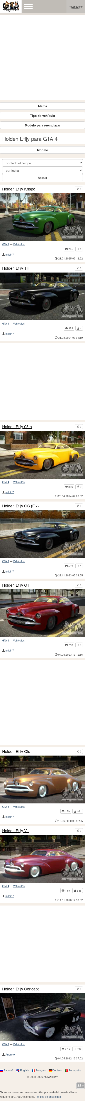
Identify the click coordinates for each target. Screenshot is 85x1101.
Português (75, 1070)
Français (41, 1070)
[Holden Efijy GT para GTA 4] (42, 613)
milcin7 (9, 254)
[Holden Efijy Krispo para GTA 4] (42, 217)
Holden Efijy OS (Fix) (20, 506)
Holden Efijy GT (15, 585)
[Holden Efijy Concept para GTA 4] (42, 1017)
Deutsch (57, 1070)
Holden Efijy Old (16, 751)
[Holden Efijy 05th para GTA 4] (42, 455)
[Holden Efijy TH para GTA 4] (42, 296)
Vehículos (19, 244)
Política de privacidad (48, 1096)
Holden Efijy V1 (15, 830)
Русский (9, 1070)
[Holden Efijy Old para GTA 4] (42, 779)
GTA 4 (5, 244)
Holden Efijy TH (15, 268)
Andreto (10, 1054)
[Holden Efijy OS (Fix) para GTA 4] (42, 534)
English (24, 1070)
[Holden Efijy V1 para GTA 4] (42, 858)
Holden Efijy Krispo (18, 189)
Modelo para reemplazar (42, 125)
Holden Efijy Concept (20, 989)
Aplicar (42, 177)
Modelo (42, 150)
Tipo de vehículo (42, 115)
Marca (42, 106)
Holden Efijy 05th (17, 426)
